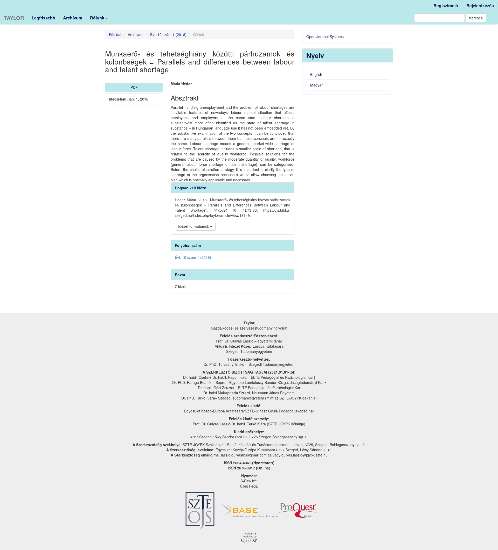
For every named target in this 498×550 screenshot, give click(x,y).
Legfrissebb (43, 18)
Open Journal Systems (325, 36)
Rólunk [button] (97, 18)
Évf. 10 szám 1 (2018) (168, 34)
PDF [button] (134, 87)
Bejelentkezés (480, 6)
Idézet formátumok (194, 226)
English (316, 74)
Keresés (476, 17)
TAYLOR (14, 18)
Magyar (316, 85)
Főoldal (115, 34)
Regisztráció (445, 6)
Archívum (72, 18)
